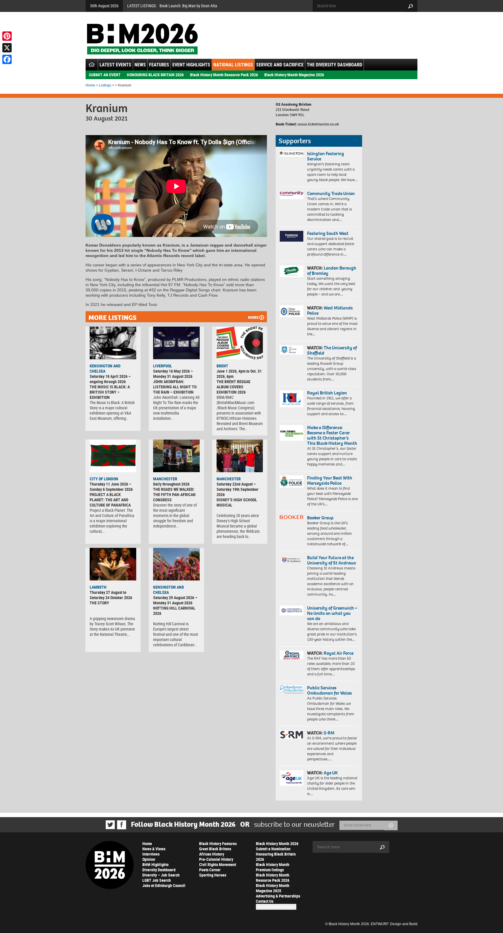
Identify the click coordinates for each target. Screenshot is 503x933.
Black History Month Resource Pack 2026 (224, 74)
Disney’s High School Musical (237, 502)
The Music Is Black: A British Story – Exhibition (110, 392)
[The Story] (113, 564)
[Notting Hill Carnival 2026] (176, 564)
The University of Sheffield (332, 350)
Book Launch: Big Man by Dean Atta (188, 5)
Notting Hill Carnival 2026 (174, 610)
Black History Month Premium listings (272, 867)
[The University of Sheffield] (291, 350)
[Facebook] (7, 59)
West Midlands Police (330, 310)
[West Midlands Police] (291, 311)
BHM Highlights (155, 864)
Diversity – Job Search (161, 875)
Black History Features (218, 843)
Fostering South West (327, 233)
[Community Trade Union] (291, 195)
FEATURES (159, 64)
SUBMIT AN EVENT (105, 74)
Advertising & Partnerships (278, 896)
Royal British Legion (327, 393)
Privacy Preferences (276, 906)
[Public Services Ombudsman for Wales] (291, 689)
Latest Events (115, 64)
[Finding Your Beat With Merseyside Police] (291, 481)
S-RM (329, 733)
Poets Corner (210, 869)
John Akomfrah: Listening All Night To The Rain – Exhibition (174, 387)
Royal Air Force (338, 653)
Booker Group (320, 518)
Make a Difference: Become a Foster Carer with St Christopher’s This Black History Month (332, 435)
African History (211, 854)
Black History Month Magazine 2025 (272, 888)
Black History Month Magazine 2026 (294, 74)
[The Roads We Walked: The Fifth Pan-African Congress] (176, 456)
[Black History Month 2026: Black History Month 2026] (142, 39)
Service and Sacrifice (280, 64)
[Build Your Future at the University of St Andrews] (291, 560)
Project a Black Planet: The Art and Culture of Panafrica (110, 500)
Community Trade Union (331, 193)
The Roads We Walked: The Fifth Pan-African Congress (174, 494)
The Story (99, 603)
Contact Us (264, 901)
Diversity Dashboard (159, 869)
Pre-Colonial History (216, 859)
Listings (105, 85)
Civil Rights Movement (217, 864)
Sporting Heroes (212, 875)
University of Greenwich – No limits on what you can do (332, 613)
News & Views (153, 848)
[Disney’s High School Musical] (240, 456)
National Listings (233, 64)
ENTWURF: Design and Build (394, 924)
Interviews (151, 854)
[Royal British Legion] (291, 398)
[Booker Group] (291, 517)
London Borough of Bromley (331, 270)
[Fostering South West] (291, 236)
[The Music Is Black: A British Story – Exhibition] (113, 343)
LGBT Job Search (156, 880)
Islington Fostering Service (325, 156)
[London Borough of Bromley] (291, 271)
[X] (7, 48)
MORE (253, 317)
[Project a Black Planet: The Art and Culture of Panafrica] (113, 456)
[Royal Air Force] (291, 655)
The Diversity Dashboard (334, 64)
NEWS (140, 64)
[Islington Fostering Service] (291, 154)
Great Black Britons (215, 848)
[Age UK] (291, 778)
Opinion (148, 859)
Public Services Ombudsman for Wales (329, 690)
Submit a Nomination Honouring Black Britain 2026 (276, 854)
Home (90, 85)
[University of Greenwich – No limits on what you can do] (291, 611)
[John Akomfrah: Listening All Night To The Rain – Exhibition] (176, 343)
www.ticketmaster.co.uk (318, 124)
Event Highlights (191, 64)
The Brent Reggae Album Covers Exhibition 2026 (233, 387)
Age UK (331, 773)
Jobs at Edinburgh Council (163, 885)
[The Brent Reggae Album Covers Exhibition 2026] (240, 343)
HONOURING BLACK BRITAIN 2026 (155, 74)
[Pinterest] (7, 36)
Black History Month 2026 (277, 843)
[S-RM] (291, 734)
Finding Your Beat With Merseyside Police (329, 480)
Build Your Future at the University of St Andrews (331, 560)
